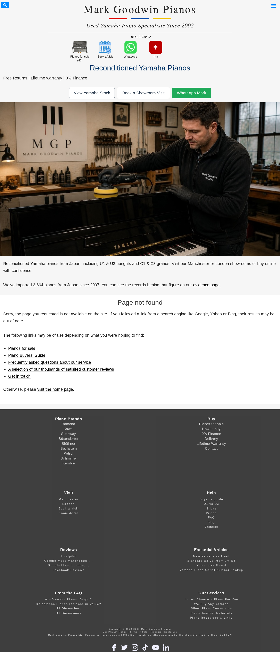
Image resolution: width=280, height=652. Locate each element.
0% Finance (211, 434)
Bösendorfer (69, 439)
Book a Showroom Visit (143, 93)
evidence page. (207, 285)
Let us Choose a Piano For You (211, 599)
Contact (211, 448)
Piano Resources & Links (211, 617)
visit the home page (55, 389)
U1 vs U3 (211, 503)
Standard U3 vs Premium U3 (211, 560)
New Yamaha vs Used (211, 556)
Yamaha (68, 424)
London (68, 503)
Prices (211, 513)
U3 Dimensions (68, 608)
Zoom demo (69, 513)
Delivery (211, 439)
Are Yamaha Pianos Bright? (68, 599)
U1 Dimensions (68, 613)
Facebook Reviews (68, 570)
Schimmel (68, 458)
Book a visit (69, 508)
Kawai (69, 429)
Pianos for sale (21, 348)
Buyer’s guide (211, 499)
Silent (211, 508)
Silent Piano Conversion (211, 608)
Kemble (69, 463)
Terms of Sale (139, 632)
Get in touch (19, 376)
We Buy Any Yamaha (211, 604)
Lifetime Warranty (211, 443)
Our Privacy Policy (115, 632)
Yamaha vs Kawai (211, 565)
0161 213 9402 (141, 36)
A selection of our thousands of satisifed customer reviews (61, 369)
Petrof (68, 453)
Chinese (211, 526)
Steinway (68, 434)
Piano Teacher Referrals (211, 613)
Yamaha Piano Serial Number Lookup (211, 570)
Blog (211, 522)
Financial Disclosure (164, 632)
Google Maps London (66, 565)
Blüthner (68, 443)
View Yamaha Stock (92, 93)
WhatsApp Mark (191, 93)
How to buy (211, 429)
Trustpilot (68, 556)
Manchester (69, 499)
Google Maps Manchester (66, 560)
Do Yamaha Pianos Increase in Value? (68, 604)
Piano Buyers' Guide (26, 355)
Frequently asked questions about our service (49, 362)
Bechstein (68, 448)
